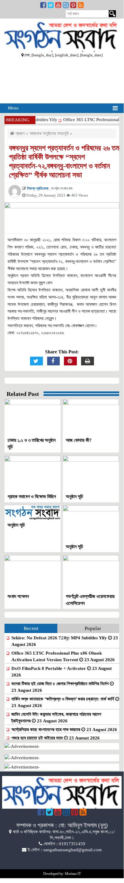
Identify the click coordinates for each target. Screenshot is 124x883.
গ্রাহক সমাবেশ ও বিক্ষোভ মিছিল (32, 496)
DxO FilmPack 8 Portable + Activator (49, 668)
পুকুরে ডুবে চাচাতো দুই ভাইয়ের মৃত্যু (37, 738)
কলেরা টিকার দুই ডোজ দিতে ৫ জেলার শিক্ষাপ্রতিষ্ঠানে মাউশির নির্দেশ (60, 683)
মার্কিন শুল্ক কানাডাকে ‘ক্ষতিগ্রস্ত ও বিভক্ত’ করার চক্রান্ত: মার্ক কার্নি (63, 699)
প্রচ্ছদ (19, 133)
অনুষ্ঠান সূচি (74, 496)
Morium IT (73, 874)
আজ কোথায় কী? (79, 440)
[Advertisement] (62, 80)
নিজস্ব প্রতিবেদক (38, 188)
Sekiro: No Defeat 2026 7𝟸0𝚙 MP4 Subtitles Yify (59, 637)
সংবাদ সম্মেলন (18, 596)
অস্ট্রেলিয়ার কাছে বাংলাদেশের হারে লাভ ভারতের (46, 729)
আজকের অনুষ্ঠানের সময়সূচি (49, 133)
